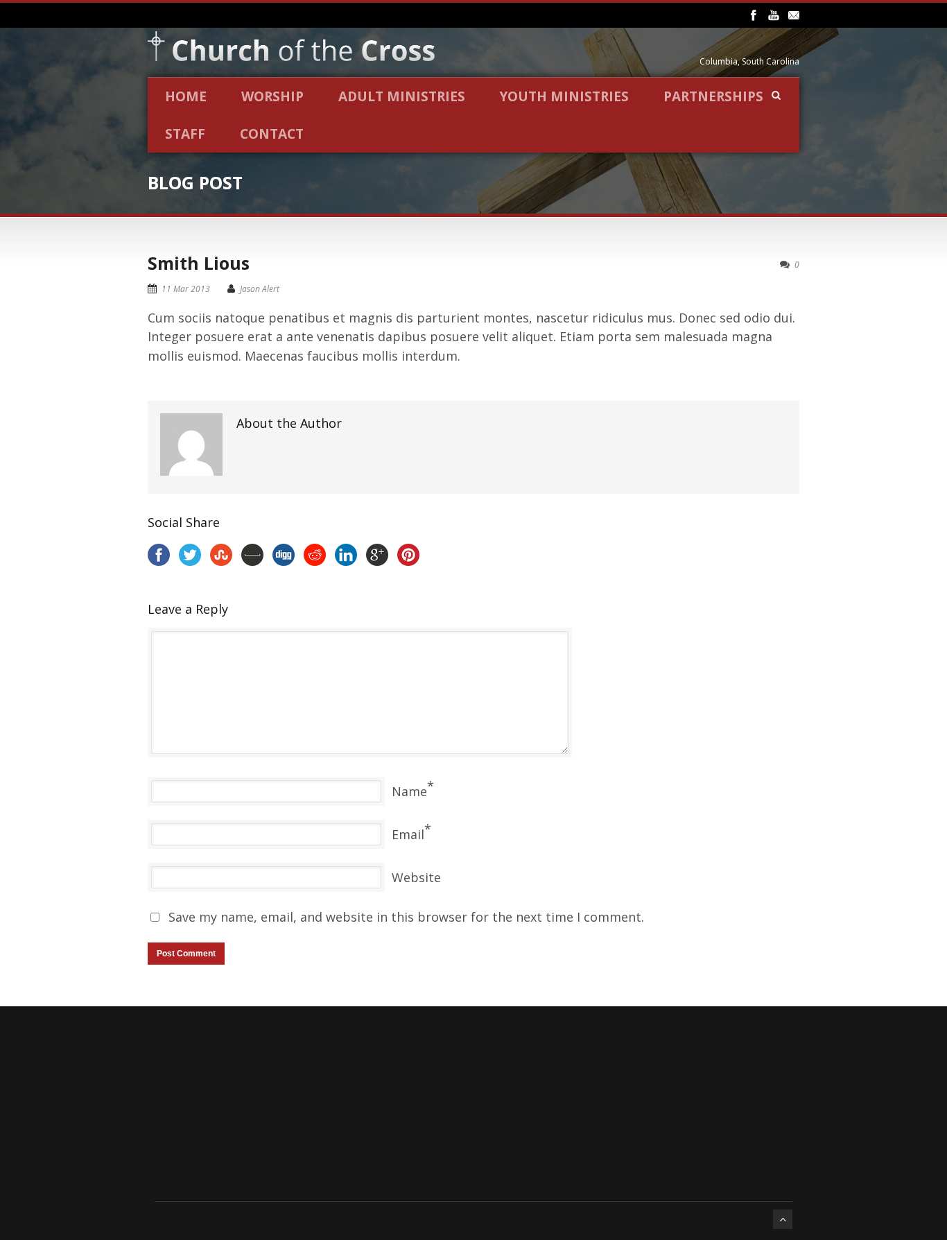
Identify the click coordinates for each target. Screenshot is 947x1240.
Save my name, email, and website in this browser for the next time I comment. (406, 917)
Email (408, 834)
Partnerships (713, 96)
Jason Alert (259, 289)
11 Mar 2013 (186, 289)
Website (416, 877)
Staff (185, 134)
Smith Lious (199, 263)
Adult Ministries (401, 96)
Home (186, 96)
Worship (272, 96)
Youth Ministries (564, 96)
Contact (272, 134)
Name (409, 791)
